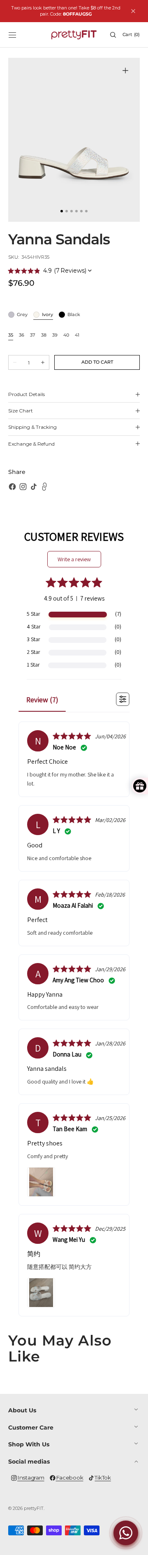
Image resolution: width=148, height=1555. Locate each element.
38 (43, 335)
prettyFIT (34, 1508)
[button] (12, 35)
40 (66, 335)
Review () (42, 699)
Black (73, 315)
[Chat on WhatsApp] (125, 1533)
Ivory (47, 315)
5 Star (33, 613)
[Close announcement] (133, 11)
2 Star (33, 652)
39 (55, 335)
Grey (22, 315)
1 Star (33, 664)
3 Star (33, 639)
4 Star (34, 626)
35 (10, 335)
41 (77, 335)
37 (32, 335)
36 (21, 335)
